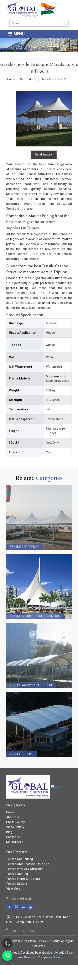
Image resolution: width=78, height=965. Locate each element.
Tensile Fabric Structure (23, 878)
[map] (55, 787)
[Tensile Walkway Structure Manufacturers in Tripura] (39, 655)
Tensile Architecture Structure (35, 615)
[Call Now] (7, 943)
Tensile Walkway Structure (31, 685)
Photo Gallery (15, 822)
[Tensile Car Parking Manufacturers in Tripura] (39, 517)
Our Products (28, 79)
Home (11, 79)
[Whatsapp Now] (7, 956)
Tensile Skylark (16, 883)
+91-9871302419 (24, 931)
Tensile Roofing (21, 754)
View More (13, 888)
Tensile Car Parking (24, 546)
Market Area (14, 842)
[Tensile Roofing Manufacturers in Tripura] (39, 724)
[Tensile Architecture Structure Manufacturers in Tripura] (39, 586)
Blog (9, 832)
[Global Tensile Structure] (22, 9)
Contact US (14, 837)
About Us (12, 817)
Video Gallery (15, 827)
